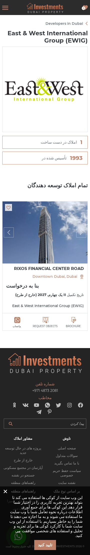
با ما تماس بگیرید (66, 463)
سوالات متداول (67, 455)
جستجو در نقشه (23, 475)
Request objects (45, 326)
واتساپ (17, 326)
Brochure (73, 326)
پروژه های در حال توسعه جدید (23, 450)
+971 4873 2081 (45, 390)
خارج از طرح (23, 460)
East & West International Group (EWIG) (48, 306)
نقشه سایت (67, 482)
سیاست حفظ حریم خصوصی (67, 472)
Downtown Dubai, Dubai (54, 276)
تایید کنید (45, 544)
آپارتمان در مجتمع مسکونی (23, 467)
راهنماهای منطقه (23, 482)
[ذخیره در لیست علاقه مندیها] (8, 207)
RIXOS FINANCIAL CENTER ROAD (49, 268)
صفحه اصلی (67, 448)
